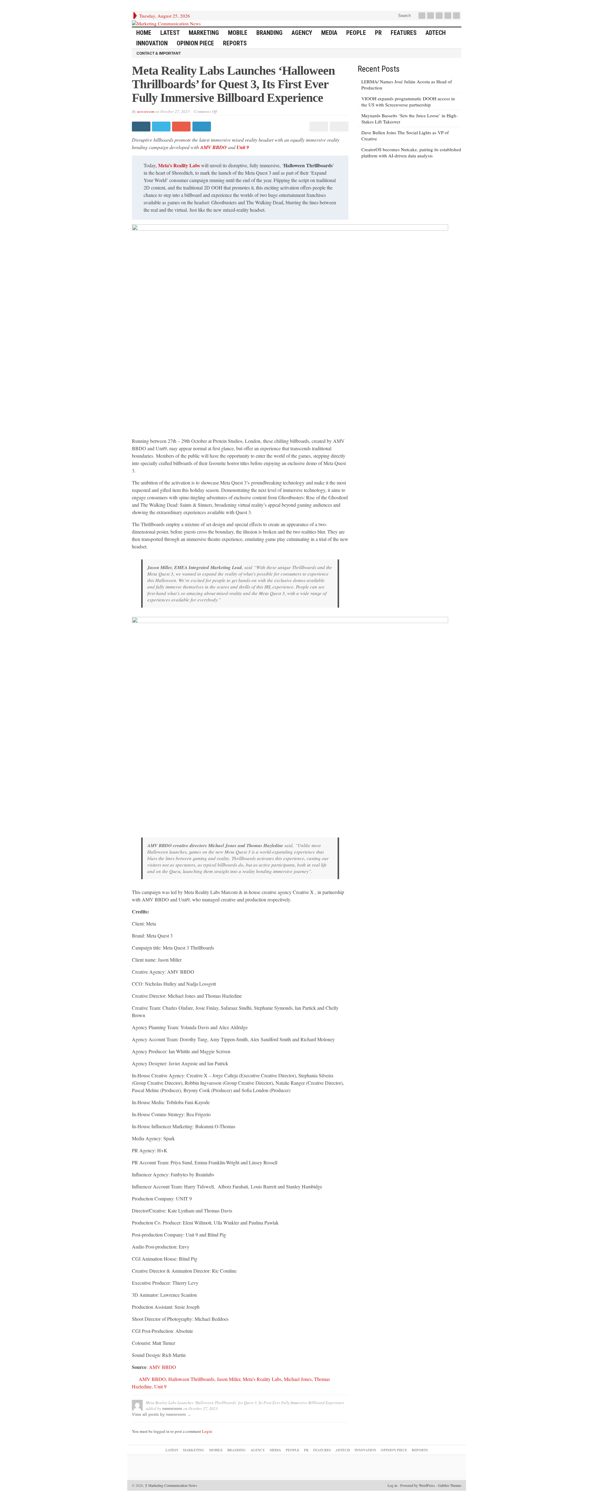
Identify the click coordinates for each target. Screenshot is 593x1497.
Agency (302, 32)
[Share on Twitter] (162, 126)
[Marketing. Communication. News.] (296, 23)
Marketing (204, 32)
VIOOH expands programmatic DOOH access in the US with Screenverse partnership (408, 101)
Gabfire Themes (449, 1485)
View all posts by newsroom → (161, 1414)
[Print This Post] (318, 126)
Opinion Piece (195, 43)
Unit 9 (243, 147)
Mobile (237, 32)
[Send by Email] (338, 126)
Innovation (152, 43)
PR (378, 32)
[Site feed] (457, 15)
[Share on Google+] (182, 126)
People (356, 32)
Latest (170, 32)
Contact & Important (159, 53)
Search (404, 15)
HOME (143, 32)
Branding (269, 32)
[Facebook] (422, 15)
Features (404, 32)
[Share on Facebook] (142, 126)
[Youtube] (448, 15)
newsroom (145, 111)
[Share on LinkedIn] (202, 126)
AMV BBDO (213, 147)
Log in (392, 1485)
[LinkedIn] (439, 15)
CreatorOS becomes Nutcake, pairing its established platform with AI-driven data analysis (411, 152)
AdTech (436, 32)
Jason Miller (228, 1379)
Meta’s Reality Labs (179, 165)
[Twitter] (431, 15)
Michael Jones (298, 1379)
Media (329, 32)
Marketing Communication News (171, 1485)
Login (207, 1431)
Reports (235, 43)
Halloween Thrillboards (191, 1379)
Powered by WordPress (417, 1485)
